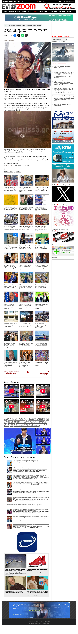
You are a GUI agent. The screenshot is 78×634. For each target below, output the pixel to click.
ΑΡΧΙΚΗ (5, 11)
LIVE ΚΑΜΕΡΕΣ (62, 11)
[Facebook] (60, 1)
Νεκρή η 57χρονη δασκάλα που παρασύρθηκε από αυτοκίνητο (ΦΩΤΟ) (25, 31)
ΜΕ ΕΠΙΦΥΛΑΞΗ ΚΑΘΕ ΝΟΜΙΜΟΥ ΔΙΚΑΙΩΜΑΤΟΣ (38, 623)
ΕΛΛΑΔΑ (30, 11)
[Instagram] (64, 1)
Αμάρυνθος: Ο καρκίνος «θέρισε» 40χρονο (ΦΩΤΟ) (62, 105)
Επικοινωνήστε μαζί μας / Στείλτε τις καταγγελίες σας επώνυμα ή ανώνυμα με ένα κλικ (25, 504)
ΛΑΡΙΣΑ (20, 165)
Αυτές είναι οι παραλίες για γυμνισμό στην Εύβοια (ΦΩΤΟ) (25, 460)
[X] (18, 35)
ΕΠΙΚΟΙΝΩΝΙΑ (54, 11)
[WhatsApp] (22, 35)
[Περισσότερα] (26, 35)
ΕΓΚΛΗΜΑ (17, 11)
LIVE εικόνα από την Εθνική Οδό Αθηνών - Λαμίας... (62, 67)
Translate (63, 41)
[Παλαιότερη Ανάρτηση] (44, 374)
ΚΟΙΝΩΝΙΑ (11, 11)
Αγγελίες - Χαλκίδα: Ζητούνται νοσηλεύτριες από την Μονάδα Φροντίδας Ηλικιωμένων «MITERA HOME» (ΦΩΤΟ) (63, 82)
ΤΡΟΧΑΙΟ (26, 165)
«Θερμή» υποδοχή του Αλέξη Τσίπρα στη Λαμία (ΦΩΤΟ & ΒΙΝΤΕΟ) (27, 490)
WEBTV (41, 11)
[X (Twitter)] (62, 1)
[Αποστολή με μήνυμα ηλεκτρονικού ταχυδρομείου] (4, 169)
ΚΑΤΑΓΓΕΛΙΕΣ (41, 1)
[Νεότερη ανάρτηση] (11, 374)
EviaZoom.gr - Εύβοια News (44, 621)
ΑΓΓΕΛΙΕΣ (69, 11)
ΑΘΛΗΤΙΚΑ (46, 11)
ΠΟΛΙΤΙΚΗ (24, 11)
